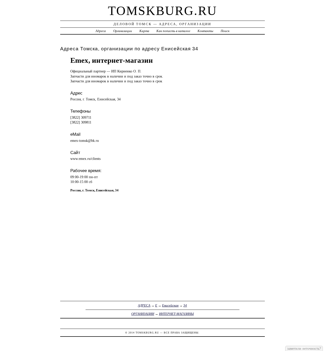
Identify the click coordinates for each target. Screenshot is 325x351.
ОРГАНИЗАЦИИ (142, 314)
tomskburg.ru (162, 11)
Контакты (205, 31)
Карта (144, 31)
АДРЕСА (144, 305)
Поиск (225, 31)
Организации (122, 31)
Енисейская (170, 305)
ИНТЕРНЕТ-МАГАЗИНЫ (176, 314)
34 (185, 305)
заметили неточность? (304, 348)
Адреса (100, 31)
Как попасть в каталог (173, 31)
